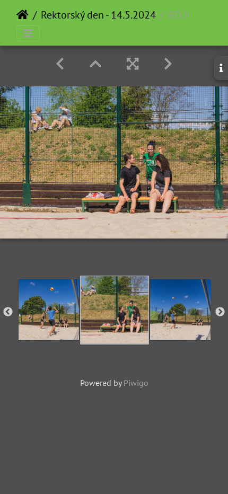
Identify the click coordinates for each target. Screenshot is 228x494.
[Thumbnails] (95, 64)
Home (22, 15)
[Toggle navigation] (28, 33)
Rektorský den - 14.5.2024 (98, 15)
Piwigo (136, 382)
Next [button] (220, 312)
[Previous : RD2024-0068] (60, 64)
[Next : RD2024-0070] (168, 64)
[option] (49, 309)
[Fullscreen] (132, 64)
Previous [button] (8, 312)
